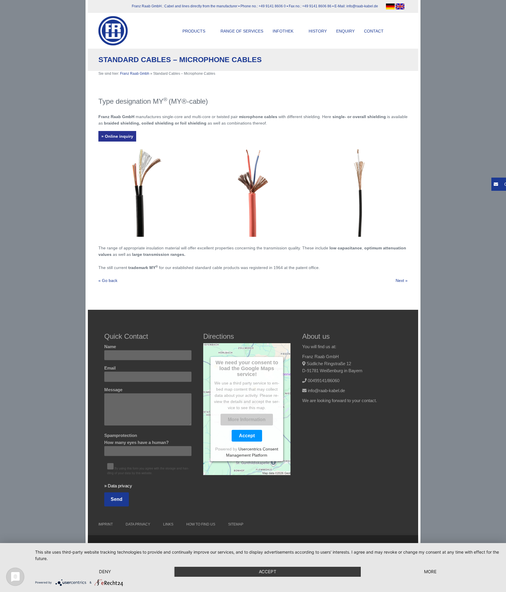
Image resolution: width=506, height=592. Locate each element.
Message (113, 389)
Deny (105, 571)
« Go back (107, 280)
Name (110, 346)
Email (110, 367)
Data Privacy (138, 524)
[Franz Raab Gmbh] (116, 31)
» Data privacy (118, 485)
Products (193, 31)
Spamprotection (136, 439)
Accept (247, 435)
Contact (374, 31)
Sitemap (235, 524)
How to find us (200, 524)
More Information (247, 419)
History (318, 31)
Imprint (105, 524)
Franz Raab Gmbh (134, 74)
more (430, 571)
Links (168, 524)
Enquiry (345, 31)
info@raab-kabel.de (326, 390)
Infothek (283, 31)
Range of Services (241, 31)
